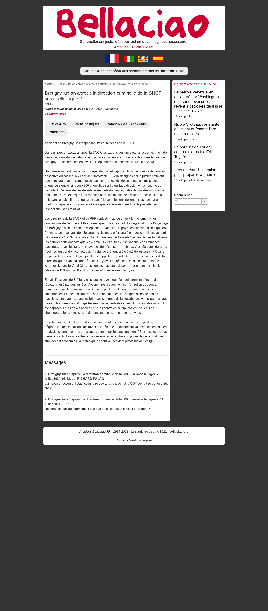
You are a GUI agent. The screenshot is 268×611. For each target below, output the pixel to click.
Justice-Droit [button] (57, 124)
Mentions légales (141, 440)
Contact (121, 440)
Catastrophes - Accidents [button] (126, 124)
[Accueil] (134, 22)
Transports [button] (56, 132)
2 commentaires (55, 113)
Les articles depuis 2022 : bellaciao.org (160, 431)
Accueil (49, 83)
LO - (92, 108)
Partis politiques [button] (87, 124)
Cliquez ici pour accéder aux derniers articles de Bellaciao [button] (134, 71)
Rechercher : (183, 195)
